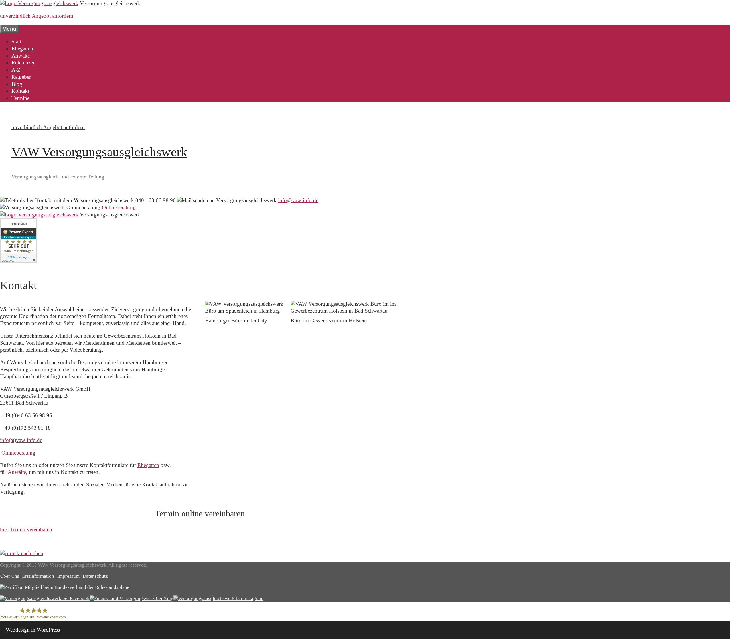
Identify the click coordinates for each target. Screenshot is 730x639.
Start (16, 41)
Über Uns (9, 576)
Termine (20, 98)
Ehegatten (22, 49)
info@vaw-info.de (298, 200)
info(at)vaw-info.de (21, 440)
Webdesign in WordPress (33, 630)
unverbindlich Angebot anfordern (36, 16)
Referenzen (23, 63)
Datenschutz (95, 576)
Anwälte (20, 56)
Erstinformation (38, 576)
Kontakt (20, 91)
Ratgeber (21, 77)
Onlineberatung (119, 207)
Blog (16, 84)
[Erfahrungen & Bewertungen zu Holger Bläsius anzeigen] (18, 261)
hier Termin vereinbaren (26, 529)
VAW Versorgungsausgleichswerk (99, 152)
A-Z (16, 70)
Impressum (68, 576)
